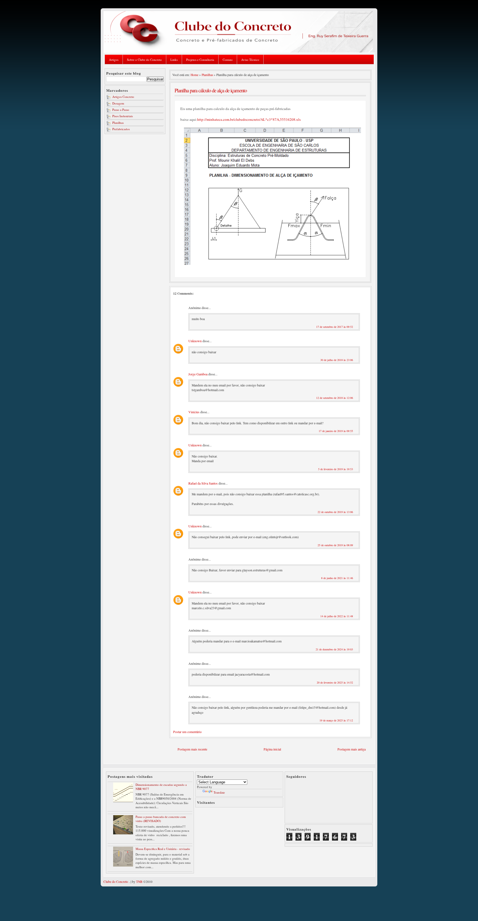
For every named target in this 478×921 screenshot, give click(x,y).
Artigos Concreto (123, 97)
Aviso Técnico (250, 59)
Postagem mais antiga (351, 749)
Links (174, 59)
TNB (139, 882)
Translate (219, 792)
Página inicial (272, 749)
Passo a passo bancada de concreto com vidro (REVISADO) (161, 819)
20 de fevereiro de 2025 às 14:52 (335, 682)
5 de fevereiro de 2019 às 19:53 (335, 469)
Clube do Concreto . (116, 882)
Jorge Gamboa (197, 374)
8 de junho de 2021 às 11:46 (337, 578)
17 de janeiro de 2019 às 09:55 (336, 431)
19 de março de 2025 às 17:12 (336, 720)
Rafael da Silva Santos (203, 483)
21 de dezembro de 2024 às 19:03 (334, 649)
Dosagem (118, 103)
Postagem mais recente (192, 749)
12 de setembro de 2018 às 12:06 (334, 398)
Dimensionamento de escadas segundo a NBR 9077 (161, 787)
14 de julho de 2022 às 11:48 (336, 616)
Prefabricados (121, 129)
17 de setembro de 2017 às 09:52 (334, 327)
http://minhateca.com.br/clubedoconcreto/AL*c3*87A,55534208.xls (249, 119)
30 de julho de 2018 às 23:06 (336, 360)
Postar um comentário (187, 732)
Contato (228, 59)
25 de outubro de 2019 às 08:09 (335, 545)
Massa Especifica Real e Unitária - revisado (163, 849)
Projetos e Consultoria (200, 59)
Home (194, 75)
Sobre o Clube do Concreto (144, 59)
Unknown (195, 341)
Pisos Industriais (122, 116)
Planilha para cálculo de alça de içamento (211, 90)
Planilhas (118, 123)
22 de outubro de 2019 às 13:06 (335, 512)
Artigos (113, 59)
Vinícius (193, 412)
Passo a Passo (120, 110)
